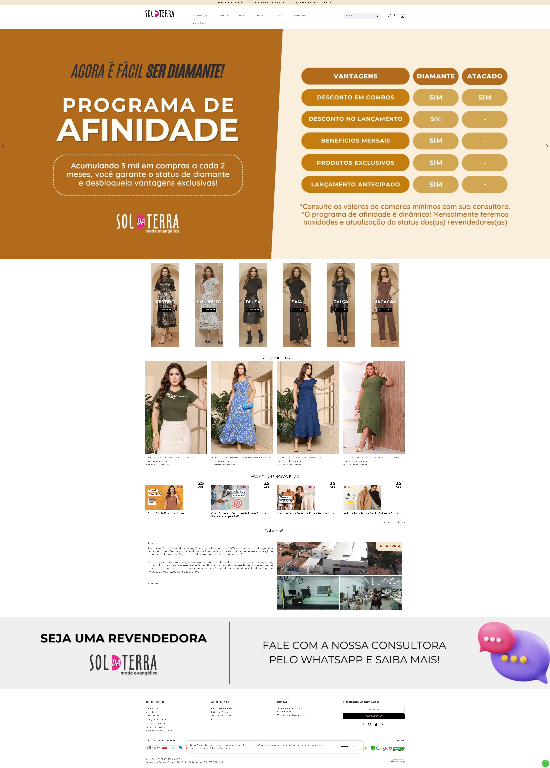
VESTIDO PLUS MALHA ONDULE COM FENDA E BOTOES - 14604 (371, 457)
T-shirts (277, 15)
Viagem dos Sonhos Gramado (159, 730)
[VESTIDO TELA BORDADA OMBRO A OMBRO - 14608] (308, 407)
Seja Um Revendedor (155, 727)
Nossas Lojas (151, 712)
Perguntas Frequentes (221, 708)
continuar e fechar (348, 747)
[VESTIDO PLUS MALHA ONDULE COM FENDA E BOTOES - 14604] (374, 407)
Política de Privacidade (220, 748)
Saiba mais (154, 584)
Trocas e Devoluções (221, 716)
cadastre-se (163, 465)
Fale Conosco (217, 719)
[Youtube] (376, 725)
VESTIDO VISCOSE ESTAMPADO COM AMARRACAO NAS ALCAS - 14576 (242, 457)
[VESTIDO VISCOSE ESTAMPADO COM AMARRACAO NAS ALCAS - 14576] (242, 407)
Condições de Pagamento (157, 719)
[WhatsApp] (382, 725)
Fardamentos (299, 15)
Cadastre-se (374, 716)
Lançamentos (200, 15)
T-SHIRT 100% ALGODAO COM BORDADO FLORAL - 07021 (171, 457)
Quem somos (151, 708)
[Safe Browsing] (379, 750)
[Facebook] (363, 725)
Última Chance (200, 23)
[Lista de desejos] (397, 16)
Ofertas (259, 15)
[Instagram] (370, 725)
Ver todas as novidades (394, 522)
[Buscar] (377, 16)
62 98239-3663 (286, 711)
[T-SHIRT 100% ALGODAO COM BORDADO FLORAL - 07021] (176, 407)
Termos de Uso (152, 716)
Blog (241, 15)
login (152, 465)
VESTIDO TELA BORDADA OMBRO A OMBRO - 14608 (301, 457)
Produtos (223, 15)
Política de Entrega (220, 712)
